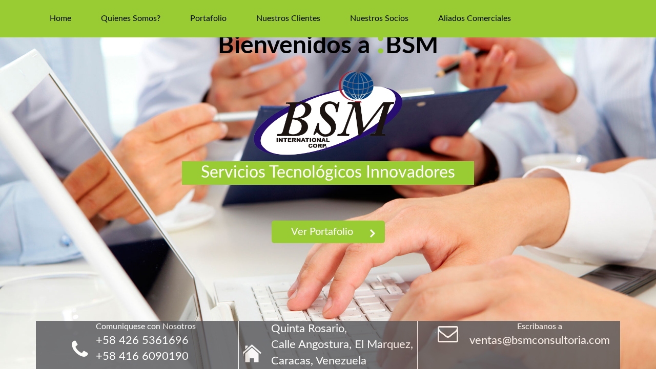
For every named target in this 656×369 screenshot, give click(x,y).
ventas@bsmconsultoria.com (539, 340)
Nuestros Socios (379, 18)
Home (60, 18)
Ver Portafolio (322, 232)
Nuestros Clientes (288, 18)
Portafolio (208, 18)
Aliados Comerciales (474, 18)
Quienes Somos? (130, 18)
